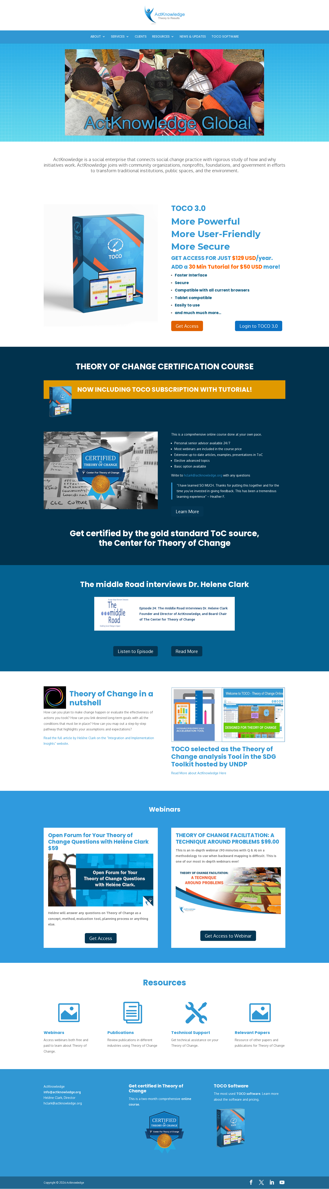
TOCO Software (225, 37)
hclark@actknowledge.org (203, 475)
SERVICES (118, 37)
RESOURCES (161, 37)
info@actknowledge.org (62, 1092)
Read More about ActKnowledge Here (198, 773)
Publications (120, 1032)
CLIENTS (141, 37)
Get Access (187, 326)
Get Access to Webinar (228, 936)
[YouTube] (282, 1182)
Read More (187, 651)
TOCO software (248, 1093)
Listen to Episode (135, 651)
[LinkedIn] (271, 1182)
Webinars (54, 1032)
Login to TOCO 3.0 (258, 326)
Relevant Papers (252, 1032)
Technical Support (190, 1032)
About (95, 37)
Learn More (187, 511)
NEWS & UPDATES (193, 37)
